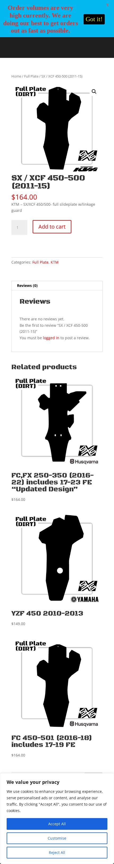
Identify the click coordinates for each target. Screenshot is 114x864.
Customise (57, 838)
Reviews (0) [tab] (27, 285)
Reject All (57, 852)
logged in (51, 337)
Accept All (57, 823)
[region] (57, 818)
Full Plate (31, 76)
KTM (55, 262)
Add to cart (51, 226)
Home (16, 76)
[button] (94, 91)
